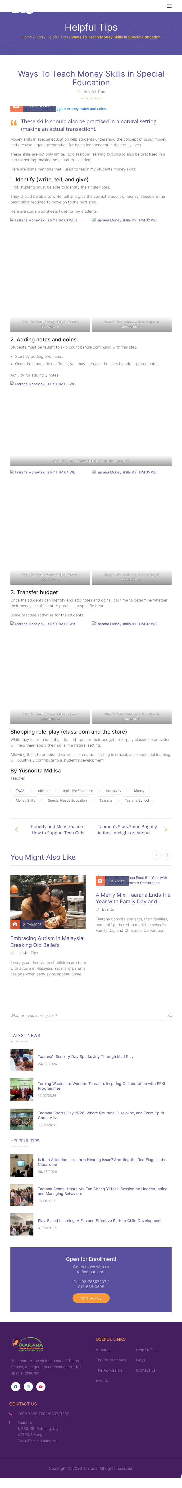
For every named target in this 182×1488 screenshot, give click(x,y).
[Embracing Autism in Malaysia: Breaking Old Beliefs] (48, 902)
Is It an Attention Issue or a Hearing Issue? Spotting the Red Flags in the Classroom (102, 1162)
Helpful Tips (57, 37)
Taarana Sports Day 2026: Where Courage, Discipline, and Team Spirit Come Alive (101, 1115)
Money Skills (25, 800)
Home (27, 37)
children (44, 791)
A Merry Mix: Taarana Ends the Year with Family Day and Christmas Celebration (133, 898)
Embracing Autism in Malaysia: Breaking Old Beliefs (47, 941)
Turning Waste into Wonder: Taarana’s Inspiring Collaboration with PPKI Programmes (101, 1086)
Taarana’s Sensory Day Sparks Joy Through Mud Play (86, 1056)
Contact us (91, 1298)
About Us (104, 1349)
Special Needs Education (67, 800)
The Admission (109, 1370)
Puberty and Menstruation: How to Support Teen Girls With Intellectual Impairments (54, 829)
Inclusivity (113, 791)
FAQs (140, 1360)
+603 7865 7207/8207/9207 (43, 1413)
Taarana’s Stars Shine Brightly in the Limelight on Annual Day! (127, 829)
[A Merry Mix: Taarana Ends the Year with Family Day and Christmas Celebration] (134, 880)
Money (139, 791)
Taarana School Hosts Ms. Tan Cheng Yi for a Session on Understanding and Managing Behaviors (103, 1191)
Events (108, 909)
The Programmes (111, 1360)
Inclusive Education (78, 791)
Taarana (106, 800)
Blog (39, 37)
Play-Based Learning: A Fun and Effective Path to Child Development (100, 1220)
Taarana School (137, 800)
